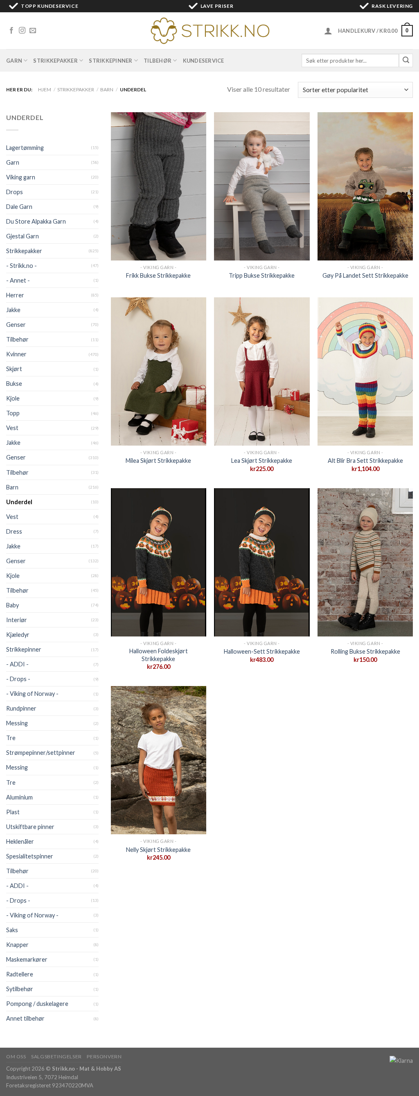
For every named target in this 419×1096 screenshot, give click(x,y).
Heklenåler (20, 841)
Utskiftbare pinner (30, 826)
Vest (12, 427)
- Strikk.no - (21, 265)
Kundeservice (203, 60)
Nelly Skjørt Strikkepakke (158, 849)
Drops (14, 191)
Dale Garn (19, 206)
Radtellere (19, 974)
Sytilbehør (19, 988)
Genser (16, 324)
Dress (14, 531)
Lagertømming (25, 147)
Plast (13, 811)
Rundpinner (21, 708)
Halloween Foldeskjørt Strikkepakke (158, 655)
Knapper (17, 944)
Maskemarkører (26, 959)
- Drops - (18, 678)
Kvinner (16, 354)
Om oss (16, 1056)
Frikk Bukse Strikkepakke (158, 275)
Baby (12, 605)
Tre (11, 737)
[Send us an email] (32, 30)
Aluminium (19, 797)
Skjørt (14, 368)
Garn (14, 60)
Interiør (16, 619)
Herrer (15, 295)
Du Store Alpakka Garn (36, 221)
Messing (17, 723)
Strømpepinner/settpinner (40, 752)
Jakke (13, 309)
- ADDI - (17, 664)
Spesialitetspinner (29, 856)
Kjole (13, 398)
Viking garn (20, 177)
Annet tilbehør (25, 1018)
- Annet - (18, 280)
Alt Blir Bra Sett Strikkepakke (365, 460)
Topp (13, 413)
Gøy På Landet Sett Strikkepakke (365, 275)
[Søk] (406, 61)
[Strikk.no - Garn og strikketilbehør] (209, 31)
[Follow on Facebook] (11, 30)
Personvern (104, 1056)
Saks (12, 929)
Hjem (44, 89)
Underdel (19, 501)
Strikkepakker (55, 60)
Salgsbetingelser (56, 1056)
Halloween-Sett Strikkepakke (262, 651)
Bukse (14, 383)
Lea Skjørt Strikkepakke (261, 460)
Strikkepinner (110, 60)
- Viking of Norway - (32, 693)
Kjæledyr (17, 634)
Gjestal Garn (22, 236)
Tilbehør (157, 60)
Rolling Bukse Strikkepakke (365, 651)
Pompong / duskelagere (37, 1003)
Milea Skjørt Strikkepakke (158, 460)
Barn (106, 89)
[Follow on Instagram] (22, 30)
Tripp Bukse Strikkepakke (262, 275)
